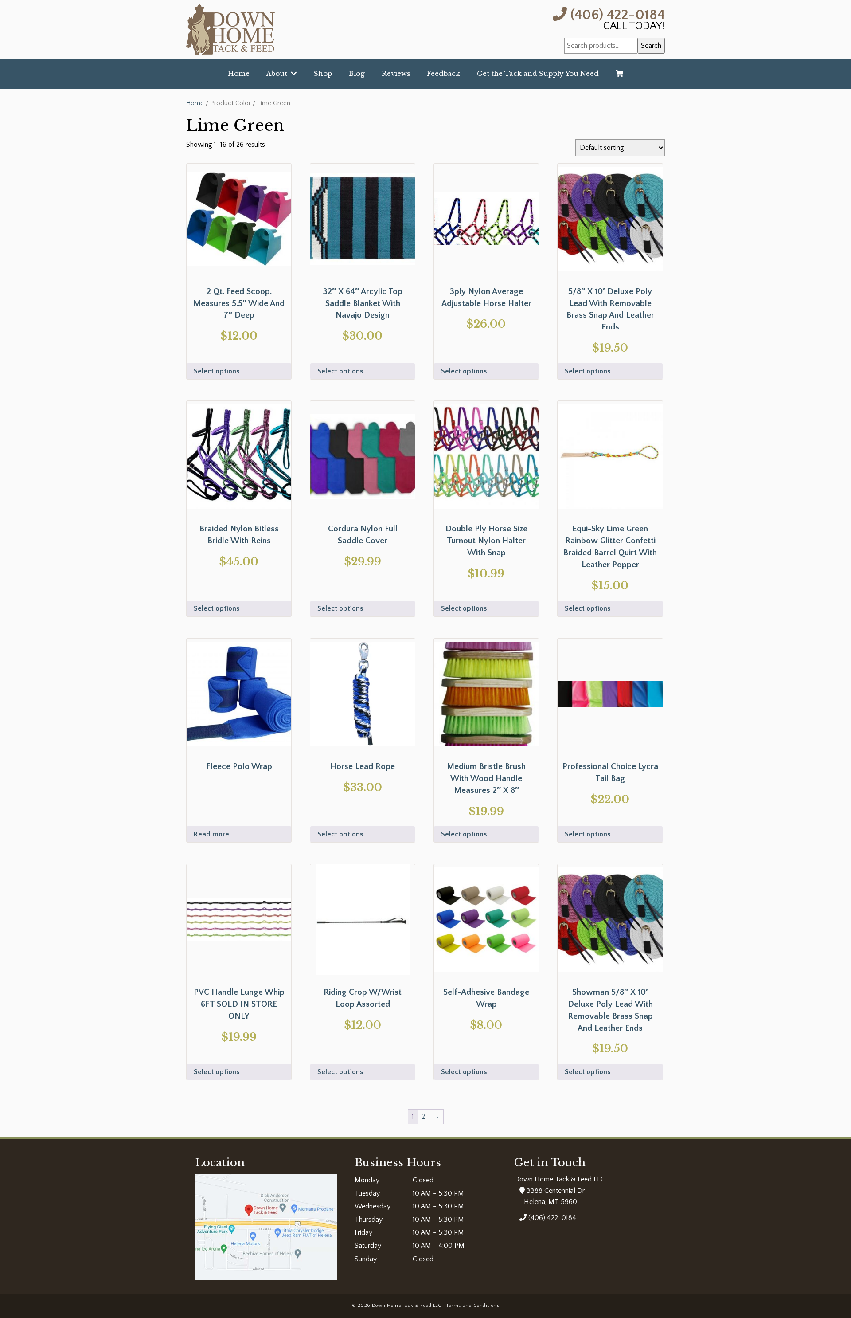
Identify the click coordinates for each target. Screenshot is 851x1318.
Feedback (443, 73)
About (278, 73)
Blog (357, 73)
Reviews (396, 73)
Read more (211, 834)
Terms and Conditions (472, 1305)
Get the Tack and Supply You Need (538, 73)
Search (651, 46)
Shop (323, 73)
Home (239, 73)
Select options (216, 371)
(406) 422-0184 (616, 14)
